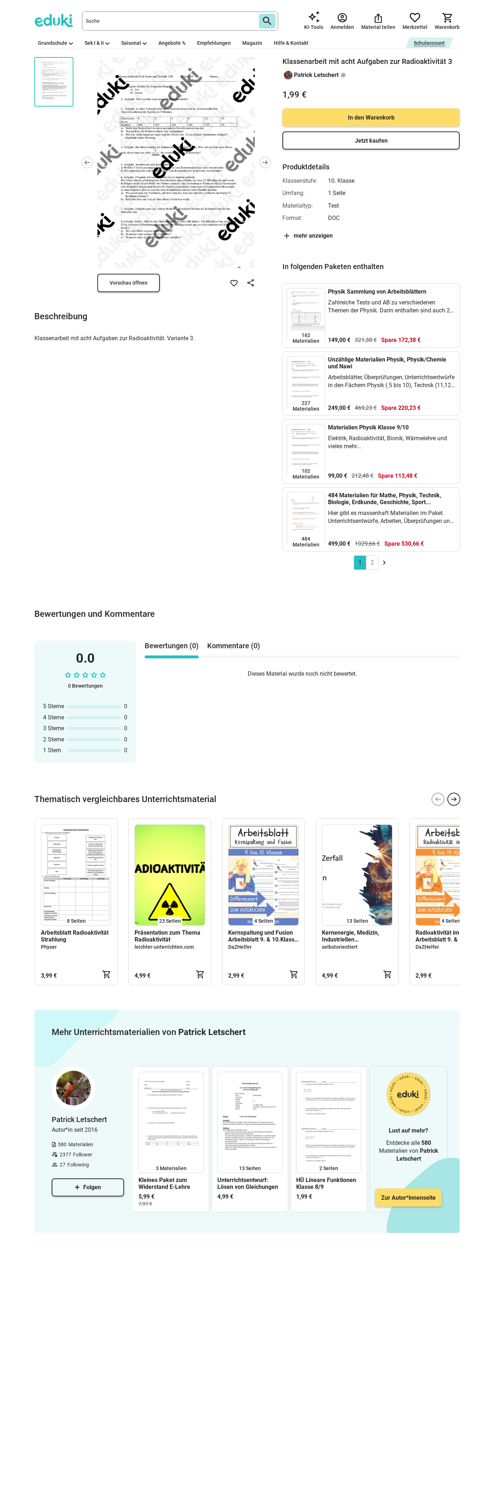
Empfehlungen (214, 43)
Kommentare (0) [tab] (233, 645)
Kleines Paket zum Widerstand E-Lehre (164, 1183)
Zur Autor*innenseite (408, 1197)
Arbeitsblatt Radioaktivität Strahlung (74, 936)
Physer (49, 947)
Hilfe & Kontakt (291, 43)
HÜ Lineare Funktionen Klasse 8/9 (326, 1183)
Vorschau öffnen (129, 283)
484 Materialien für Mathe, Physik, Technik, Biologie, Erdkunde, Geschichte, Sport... (384, 499)
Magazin (252, 43)
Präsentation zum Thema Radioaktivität (167, 936)
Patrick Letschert (316, 75)
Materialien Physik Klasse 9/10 (368, 427)
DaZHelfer (240, 947)
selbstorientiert (340, 947)
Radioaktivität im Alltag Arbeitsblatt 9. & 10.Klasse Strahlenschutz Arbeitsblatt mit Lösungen (450, 936)
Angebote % (172, 43)
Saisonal (131, 43)
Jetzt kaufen (371, 140)
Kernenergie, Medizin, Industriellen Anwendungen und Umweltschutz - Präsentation (350, 936)
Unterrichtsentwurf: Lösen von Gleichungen (247, 1183)
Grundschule (52, 43)
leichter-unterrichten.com (164, 947)
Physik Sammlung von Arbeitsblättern (377, 291)
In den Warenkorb (371, 117)
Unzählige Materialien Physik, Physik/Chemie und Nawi (387, 363)
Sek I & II (94, 43)
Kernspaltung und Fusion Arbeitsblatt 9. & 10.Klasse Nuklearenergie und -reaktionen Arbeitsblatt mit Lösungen (263, 936)
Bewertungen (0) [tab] (172, 645)
